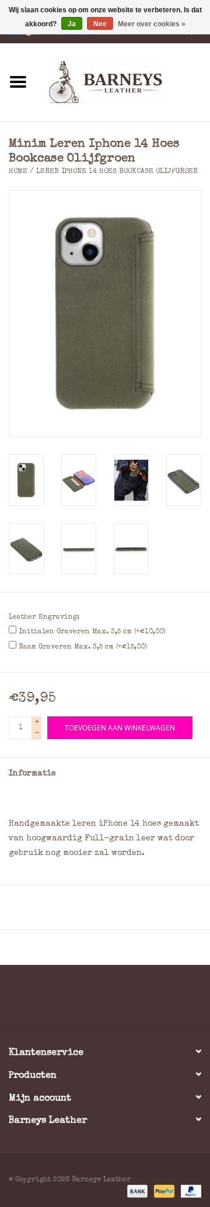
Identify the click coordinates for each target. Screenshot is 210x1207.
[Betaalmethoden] (136, 1190)
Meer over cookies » (152, 24)
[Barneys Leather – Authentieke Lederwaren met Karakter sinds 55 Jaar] (123, 81)
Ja (72, 24)
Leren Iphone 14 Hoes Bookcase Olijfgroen (117, 171)
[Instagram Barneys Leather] (126, 1000)
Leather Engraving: (44, 617)
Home (18, 171)
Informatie (32, 774)
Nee (100, 24)
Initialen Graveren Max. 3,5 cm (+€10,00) (92, 632)
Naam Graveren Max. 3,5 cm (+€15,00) (83, 647)
